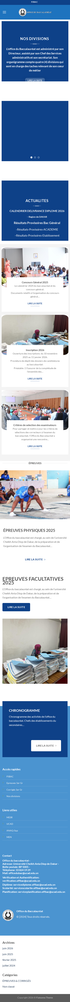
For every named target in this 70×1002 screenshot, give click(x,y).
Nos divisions (13, 796)
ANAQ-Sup (12, 830)
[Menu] (4, 12)
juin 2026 (7, 948)
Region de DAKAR (37, 217)
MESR (10, 817)
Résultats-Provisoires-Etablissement (37, 235)
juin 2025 (7, 954)
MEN (9, 837)
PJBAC (10, 776)
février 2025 (9, 959)
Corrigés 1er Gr (14, 789)
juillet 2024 (8, 965)
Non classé (8, 986)
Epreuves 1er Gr (15, 783)
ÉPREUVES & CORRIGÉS (16, 980)
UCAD (10, 824)
